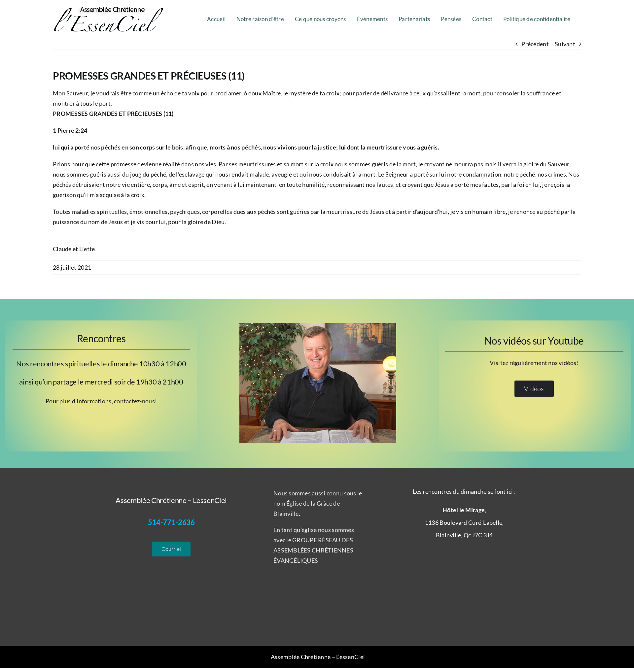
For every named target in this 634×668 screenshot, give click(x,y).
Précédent (534, 44)
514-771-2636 (171, 522)
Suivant (565, 44)
